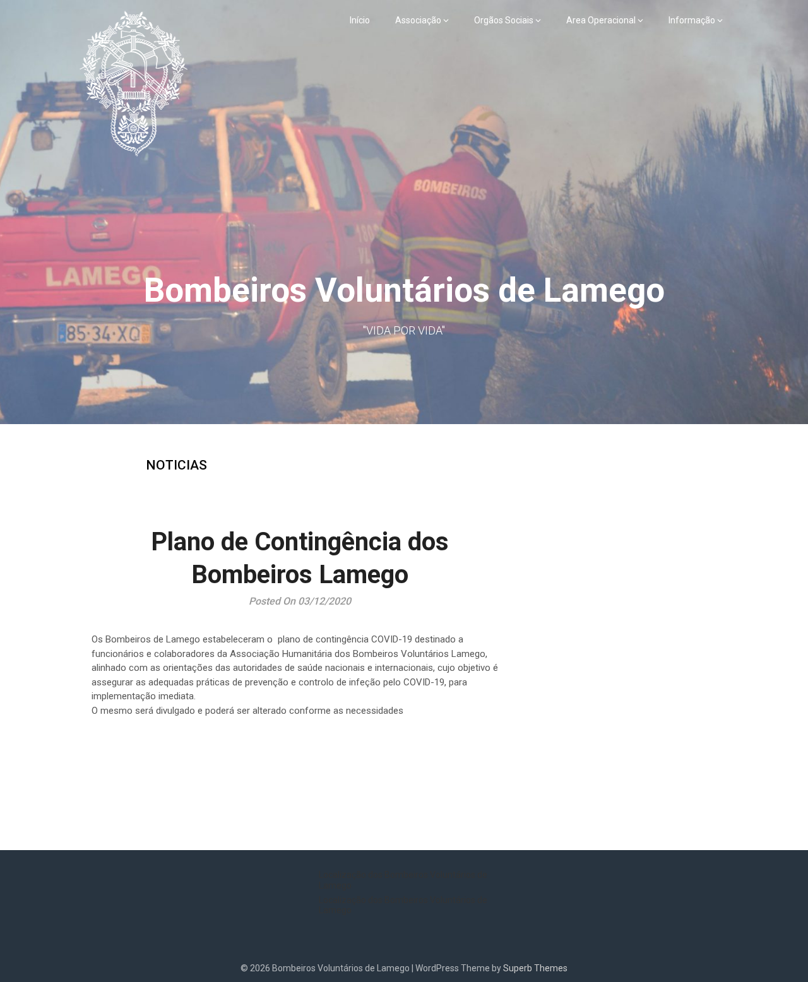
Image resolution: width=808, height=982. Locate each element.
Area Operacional (601, 20)
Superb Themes (535, 968)
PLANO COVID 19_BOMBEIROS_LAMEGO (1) (184, 764)
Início (360, 20)
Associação (418, 20)
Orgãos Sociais (503, 20)
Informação (691, 20)
